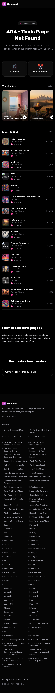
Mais (50, 86)
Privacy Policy (8, 679)
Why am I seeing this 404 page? (21, 372)
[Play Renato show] (52, 117)
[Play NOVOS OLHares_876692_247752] (25, 117)
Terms (18, 679)
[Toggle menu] (50, 3)
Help (26, 679)
